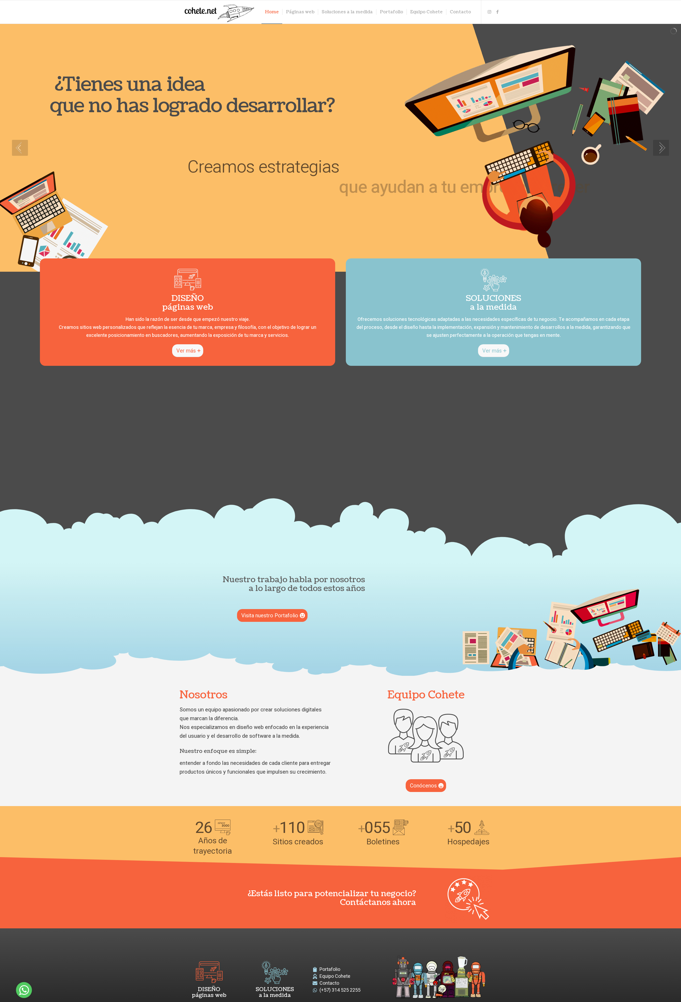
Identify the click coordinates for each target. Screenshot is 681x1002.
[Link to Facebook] (497, 12)
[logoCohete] (218, 12)
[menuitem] (271, 12)
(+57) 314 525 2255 (339, 990)
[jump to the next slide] (661, 148)
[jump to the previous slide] (20, 148)
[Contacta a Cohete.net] (468, 899)
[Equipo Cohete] (426, 735)
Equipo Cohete (334, 976)
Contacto (329, 983)
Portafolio (329, 969)
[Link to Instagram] (489, 12)
